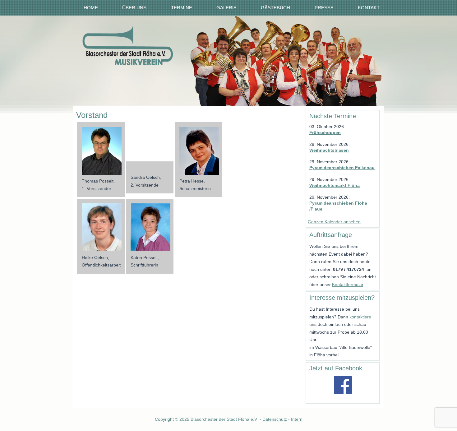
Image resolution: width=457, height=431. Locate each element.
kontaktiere (360, 316)
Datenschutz (274, 419)
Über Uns (134, 7)
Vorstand (92, 115)
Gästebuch (275, 7)
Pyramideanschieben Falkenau (342, 167)
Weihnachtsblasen (329, 150)
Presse (324, 7)
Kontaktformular (347, 284)
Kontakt (369, 7)
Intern (296, 419)
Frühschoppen (325, 132)
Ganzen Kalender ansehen (334, 221)
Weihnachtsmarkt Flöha (334, 185)
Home (91, 7)
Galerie (226, 7)
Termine (181, 7)
